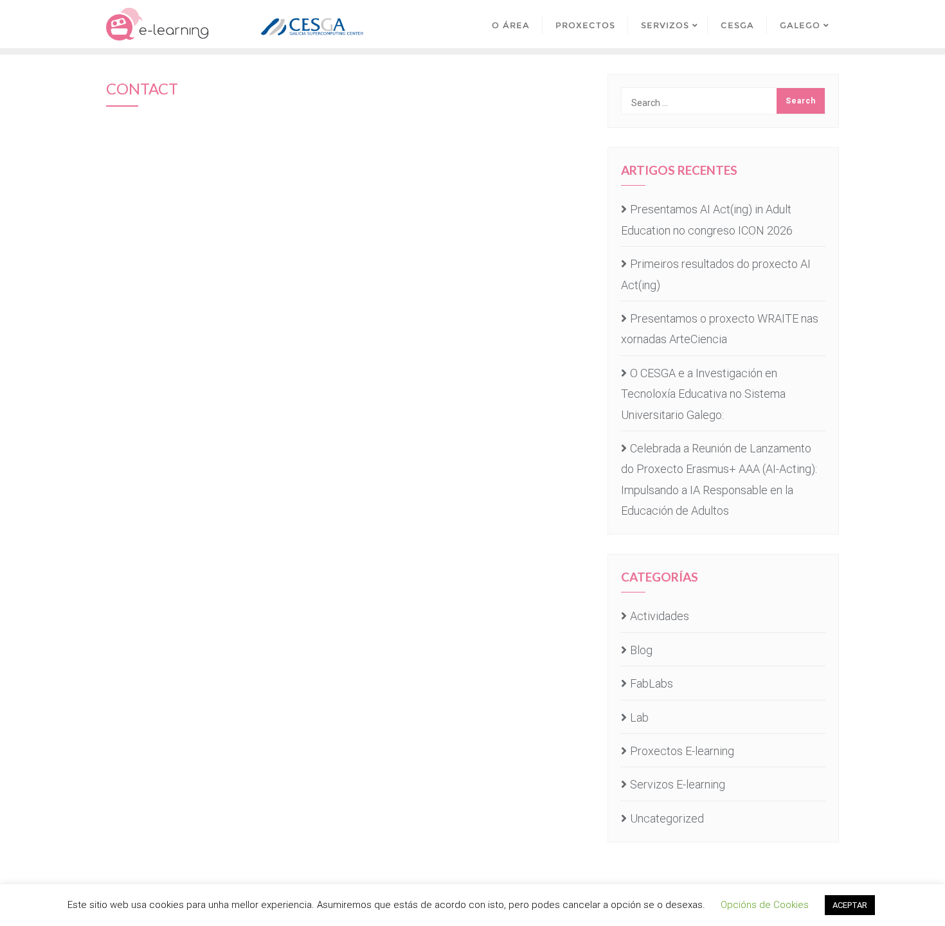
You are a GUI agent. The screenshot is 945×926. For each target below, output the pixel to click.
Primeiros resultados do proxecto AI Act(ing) (716, 274)
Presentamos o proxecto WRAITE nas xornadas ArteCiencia (719, 329)
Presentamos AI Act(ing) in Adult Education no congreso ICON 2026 (707, 219)
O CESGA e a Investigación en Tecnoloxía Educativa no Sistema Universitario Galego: (703, 394)
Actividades (659, 616)
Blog (641, 650)
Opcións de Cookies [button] (765, 905)
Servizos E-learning (677, 784)
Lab (639, 717)
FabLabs (651, 683)
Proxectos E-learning (682, 751)
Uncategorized (667, 818)
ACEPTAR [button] (850, 905)
